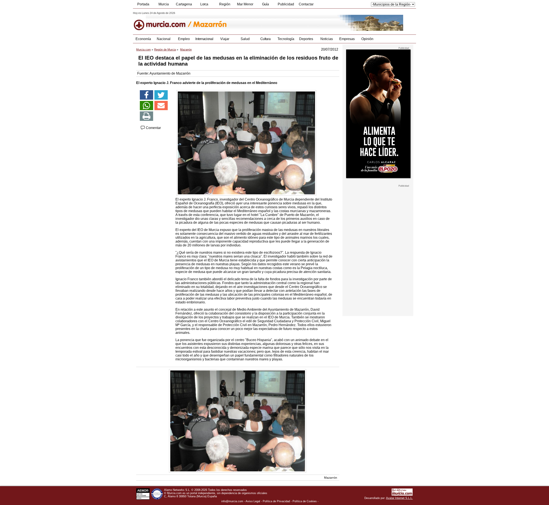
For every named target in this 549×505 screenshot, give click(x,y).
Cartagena (184, 4)
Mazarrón (330, 477)
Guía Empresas (265, 5)
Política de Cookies (305, 501)
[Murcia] (162, 21)
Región (224, 4)
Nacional (163, 39)
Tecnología (286, 39)
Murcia (163, 4)
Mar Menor (245, 4)
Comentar (153, 128)
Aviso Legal (253, 501)
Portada (143, 4)
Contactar (306, 4)
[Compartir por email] (161, 105)
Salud (245, 39)
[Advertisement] (378, 251)
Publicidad (286, 4)
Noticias (326, 39)
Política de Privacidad (276, 501)
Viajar (224, 39)
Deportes (306, 39)
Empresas (347, 39)
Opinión (367, 39)
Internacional (204, 39)
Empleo (184, 39)
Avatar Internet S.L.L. (399, 498)
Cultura (265, 39)
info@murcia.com (232, 501)
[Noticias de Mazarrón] (237, 21)
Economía (143, 39)
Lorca (204, 4)
